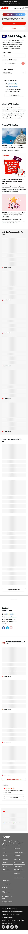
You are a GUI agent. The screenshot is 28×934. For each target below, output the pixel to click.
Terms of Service (6, 911)
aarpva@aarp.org (13, 86)
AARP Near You (6, 869)
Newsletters (17, 855)
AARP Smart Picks (6, 866)
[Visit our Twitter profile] (7, 627)
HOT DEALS (8, 788)
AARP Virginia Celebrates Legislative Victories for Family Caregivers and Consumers (13, 214)
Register (16, 8)
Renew (14, 28)
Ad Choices (22, 920)
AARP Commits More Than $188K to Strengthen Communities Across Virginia (13, 181)
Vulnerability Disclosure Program (10, 920)
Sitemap (4, 908)
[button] (26, 8)
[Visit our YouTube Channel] (11, 627)
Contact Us (17, 848)
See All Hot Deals (14, 797)
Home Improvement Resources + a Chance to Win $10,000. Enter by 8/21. (11, 2)
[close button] (26, 12)
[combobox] (14, 63)
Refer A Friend (17, 859)
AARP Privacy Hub (11, 908)
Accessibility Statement (17, 911)
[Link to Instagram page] (12, 927)
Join (14, 23)
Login (20, 8)
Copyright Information (7, 917)
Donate (3, 852)
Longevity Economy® (7, 901)
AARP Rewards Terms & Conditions (10, 914)
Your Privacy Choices (7, 923)
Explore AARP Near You (10, 60)
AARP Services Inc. (18, 877)
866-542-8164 (12, 84)
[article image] (14, 143)
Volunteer (4, 855)
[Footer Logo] (14, 837)
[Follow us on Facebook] (3, 627)
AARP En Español (18, 852)
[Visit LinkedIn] (16, 927)
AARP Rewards (5, 862)
